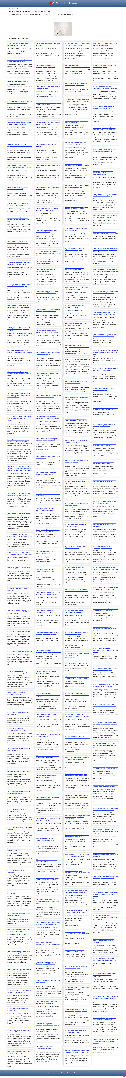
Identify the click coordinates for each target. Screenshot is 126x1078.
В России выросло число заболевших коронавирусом (47, 188)
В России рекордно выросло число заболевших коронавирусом (46, 1002)
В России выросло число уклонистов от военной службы (48, 457)
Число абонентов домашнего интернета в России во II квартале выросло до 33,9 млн (105, 352)
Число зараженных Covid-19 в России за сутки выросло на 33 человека (105, 609)
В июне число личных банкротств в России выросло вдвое (104, 389)
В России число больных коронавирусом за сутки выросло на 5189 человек (105, 809)
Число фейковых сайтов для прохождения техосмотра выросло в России (104, 628)
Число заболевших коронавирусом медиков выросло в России (46, 509)
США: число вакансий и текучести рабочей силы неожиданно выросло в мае (19, 219)
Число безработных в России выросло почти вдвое (48, 494)
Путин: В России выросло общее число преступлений (48, 981)
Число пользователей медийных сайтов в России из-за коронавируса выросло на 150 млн (105, 249)
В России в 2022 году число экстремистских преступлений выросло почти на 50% (105, 917)
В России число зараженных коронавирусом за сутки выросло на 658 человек (105, 650)
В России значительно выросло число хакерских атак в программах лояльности (105, 974)
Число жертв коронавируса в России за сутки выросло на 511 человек (77, 758)
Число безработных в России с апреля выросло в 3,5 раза (48, 735)
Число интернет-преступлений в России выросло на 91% (48, 44)
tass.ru (27, 38)
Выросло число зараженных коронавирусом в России (16, 693)
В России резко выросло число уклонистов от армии (45, 270)
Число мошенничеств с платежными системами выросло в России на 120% (76, 590)
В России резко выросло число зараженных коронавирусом (74, 268)
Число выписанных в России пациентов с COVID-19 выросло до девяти (77, 855)
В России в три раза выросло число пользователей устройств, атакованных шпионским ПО (105, 854)
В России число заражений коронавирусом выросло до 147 (17, 672)
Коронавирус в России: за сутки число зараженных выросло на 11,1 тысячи (76, 1010)
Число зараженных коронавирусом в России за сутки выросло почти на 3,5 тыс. (104, 481)
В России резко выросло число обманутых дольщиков (74, 568)
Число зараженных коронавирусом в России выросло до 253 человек (47, 839)
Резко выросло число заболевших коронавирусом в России (75, 324)
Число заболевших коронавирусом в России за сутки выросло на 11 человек (77, 774)
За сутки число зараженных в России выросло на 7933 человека (104, 444)
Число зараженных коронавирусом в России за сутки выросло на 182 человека (104, 524)
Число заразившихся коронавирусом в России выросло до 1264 (76, 441)
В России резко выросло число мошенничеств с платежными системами (77, 737)
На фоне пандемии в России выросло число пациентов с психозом (105, 216)
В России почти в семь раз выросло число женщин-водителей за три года (104, 959)
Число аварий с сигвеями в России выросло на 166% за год (46, 231)
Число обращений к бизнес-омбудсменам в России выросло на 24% (77, 346)
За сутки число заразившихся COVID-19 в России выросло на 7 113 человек (77, 911)
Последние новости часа (54, 1072)
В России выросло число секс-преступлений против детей (74, 611)
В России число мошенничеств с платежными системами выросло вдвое (77, 715)
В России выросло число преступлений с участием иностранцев (48, 353)
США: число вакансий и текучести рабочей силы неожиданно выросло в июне (19, 373)
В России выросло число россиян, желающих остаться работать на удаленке (103, 940)
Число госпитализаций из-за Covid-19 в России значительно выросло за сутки (77, 1051)
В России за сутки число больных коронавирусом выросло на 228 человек (77, 694)
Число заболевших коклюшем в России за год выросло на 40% (19, 792)
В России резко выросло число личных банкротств (77, 482)
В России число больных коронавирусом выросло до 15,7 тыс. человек (77, 44)
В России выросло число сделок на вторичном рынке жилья (75, 1031)
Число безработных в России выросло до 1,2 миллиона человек (76, 143)
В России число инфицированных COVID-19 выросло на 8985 (46, 473)
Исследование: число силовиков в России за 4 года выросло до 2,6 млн (47, 417)
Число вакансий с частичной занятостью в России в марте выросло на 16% (19, 60)
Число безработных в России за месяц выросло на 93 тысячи (48, 819)
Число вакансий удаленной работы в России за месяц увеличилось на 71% (18, 494)
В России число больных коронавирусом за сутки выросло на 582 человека (105, 292)
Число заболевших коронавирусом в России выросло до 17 (18, 952)
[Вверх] (124, 1076)
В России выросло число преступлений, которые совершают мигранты (105, 669)
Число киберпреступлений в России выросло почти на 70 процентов (47, 292)
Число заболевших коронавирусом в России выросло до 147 (18, 930)
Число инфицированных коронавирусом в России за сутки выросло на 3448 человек (105, 894)
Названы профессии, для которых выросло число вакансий (17, 204)
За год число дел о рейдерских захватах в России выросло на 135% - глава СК (77, 100)
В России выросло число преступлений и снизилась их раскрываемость (48, 923)
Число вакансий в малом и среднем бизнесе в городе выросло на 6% (18, 242)
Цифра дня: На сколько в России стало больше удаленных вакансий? (19, 123)
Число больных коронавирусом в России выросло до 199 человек (77, 360)
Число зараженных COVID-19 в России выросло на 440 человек (77, 382)
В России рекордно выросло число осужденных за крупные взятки (104, 150)
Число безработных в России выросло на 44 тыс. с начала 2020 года (105, 195)
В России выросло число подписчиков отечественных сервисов (47, 798)
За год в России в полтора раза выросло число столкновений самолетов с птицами (105, 1041)
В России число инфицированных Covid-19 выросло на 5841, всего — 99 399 (77, 677)
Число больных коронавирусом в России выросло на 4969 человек (105, 44)
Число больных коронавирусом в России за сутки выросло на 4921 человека (105, 785)
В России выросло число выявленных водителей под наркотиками (47, 756)
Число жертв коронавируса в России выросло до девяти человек (104, 502)
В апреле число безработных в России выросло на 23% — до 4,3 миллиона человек (76, 797)
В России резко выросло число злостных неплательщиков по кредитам (105, 685)
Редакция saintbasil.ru (72, 1072)
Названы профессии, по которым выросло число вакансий (17, 188)
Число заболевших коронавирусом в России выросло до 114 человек (47, 878)
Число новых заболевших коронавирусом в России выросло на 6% (77, 66)
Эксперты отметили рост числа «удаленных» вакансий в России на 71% (19, 145)
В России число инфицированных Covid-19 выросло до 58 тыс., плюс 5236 (105, 588)
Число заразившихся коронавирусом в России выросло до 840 (19, 849)
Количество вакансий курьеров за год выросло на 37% (18, 568)
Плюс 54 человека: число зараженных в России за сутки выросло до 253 (77, 835)
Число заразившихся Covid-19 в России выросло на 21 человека (77, 288)
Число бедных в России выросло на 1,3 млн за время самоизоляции (77, 186)
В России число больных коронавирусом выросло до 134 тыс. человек (48, 396)
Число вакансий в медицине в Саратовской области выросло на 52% (19, 166)
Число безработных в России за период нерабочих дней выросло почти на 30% (105, 997)
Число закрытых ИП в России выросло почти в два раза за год (76, 461)
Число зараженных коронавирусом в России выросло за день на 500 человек (105, 232)
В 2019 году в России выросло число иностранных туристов (104, 66)
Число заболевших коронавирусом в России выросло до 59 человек (47, 963)
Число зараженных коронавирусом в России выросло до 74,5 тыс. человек (47, 331)
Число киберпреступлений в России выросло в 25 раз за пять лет (47, 209)
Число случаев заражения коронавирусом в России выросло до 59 (48, 943)
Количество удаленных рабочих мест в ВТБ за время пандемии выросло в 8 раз (19, 553)
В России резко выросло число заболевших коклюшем (74, 306)
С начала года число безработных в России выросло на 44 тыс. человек (104, 128)
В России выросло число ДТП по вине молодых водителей (76, 504)
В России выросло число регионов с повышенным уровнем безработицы (76, 891)
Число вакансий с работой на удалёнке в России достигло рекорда (20, 514)
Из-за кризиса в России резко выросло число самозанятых (76, 121)
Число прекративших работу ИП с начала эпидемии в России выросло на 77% (77, 933)
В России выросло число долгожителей (19, 651)
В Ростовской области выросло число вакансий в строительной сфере (18, 285)
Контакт (64, 1072)
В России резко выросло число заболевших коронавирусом (74, 249)
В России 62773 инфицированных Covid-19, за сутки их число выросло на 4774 (105, 767)
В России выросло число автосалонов (19, 631)
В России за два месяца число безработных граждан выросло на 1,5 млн (47, 901)
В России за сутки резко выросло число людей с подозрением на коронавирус (105, 723)
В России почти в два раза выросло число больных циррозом (76, 967)
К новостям (74, 3)
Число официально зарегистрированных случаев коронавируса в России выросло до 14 (77, 816)
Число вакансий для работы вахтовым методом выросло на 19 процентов (19, 306)
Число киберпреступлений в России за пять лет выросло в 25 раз (19, 970)
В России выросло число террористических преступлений (17, 729)
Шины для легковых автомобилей (17, 81)
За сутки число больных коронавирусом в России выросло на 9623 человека (105, 705)
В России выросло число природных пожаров (47, 145)
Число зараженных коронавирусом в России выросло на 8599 (47, 776)
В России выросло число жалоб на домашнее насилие (46, 860)
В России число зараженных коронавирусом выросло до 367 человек (77, 164)
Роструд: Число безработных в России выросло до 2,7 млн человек (48, 530)
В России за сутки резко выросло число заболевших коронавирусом (105, 369)
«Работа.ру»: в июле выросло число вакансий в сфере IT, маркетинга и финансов (18, 328)
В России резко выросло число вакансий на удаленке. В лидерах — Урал (19, 102)
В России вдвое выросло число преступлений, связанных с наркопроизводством (103, 172)
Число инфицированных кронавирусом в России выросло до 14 (48, 103)
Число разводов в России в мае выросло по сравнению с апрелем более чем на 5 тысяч (105, 831)
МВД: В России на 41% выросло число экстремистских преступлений (19, 991)
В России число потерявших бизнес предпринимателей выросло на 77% (76, 419)
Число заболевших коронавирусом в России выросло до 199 (18, 1052)
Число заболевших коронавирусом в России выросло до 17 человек (47, 570)
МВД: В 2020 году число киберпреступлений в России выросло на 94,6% (48, 694)
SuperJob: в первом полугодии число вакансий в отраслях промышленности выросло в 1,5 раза (19, 395)
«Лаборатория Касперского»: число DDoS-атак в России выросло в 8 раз (104, 313)
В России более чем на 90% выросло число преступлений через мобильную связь (105, 745)
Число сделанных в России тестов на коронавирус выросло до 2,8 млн (47, 633)
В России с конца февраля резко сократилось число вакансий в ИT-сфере (19, 535)
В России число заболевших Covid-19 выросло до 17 (18, 1009)
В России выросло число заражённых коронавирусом (18, 713)
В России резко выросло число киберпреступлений (16, 810)
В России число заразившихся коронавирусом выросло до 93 (45, 66)
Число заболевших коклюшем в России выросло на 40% (19, 749)
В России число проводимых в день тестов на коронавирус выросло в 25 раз (105, 568)
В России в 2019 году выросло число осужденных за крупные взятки (104, 1018)
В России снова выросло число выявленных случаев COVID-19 (74, 950)
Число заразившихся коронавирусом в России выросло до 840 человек (48, 310)
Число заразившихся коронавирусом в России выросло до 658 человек (76, 207)
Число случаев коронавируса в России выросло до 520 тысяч (76, 398)
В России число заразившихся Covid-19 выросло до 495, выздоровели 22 (48, 593)
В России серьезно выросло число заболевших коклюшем (75, 547)
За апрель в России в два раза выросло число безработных (77, 229)
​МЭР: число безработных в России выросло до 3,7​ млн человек (18, 1031)
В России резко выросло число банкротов (16, 871)
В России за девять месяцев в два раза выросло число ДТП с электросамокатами (77, 655)
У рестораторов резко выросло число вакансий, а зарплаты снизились (18, 263)
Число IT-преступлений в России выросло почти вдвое (46, 672)
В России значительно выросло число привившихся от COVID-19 (47, 374)
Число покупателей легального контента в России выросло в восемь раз (105, 408)
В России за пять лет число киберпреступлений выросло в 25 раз (18, 770)
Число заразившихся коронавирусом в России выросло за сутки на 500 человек (105, 270)
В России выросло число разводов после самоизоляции (75, 525)
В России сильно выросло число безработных (17, 892)
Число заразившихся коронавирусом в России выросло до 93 (48, 123)
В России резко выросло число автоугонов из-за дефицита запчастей (105, 87)
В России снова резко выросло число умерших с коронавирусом (76, 633)
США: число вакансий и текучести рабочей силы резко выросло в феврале (19, 351)
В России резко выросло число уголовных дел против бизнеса (102, 547)
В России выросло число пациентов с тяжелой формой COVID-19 (104, 425)
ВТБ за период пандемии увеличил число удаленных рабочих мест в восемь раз (48, 253)
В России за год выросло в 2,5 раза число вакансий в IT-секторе (18, 44)
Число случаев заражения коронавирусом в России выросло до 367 (47, 1024)
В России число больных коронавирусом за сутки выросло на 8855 (77, 988)
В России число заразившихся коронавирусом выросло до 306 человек (48, 651)
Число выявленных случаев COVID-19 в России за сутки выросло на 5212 (105, 877)
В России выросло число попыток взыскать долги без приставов (103, 107)
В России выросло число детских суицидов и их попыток (46, 715)
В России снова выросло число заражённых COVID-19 (45, 552)
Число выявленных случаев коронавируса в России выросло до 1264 (77, 871)
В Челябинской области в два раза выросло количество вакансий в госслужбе (18, 588)
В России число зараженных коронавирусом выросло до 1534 (46, 611)
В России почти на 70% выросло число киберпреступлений (48, 87)
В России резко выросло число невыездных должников (45, 1047)
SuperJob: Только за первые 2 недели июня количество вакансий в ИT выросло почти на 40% (19, 611)
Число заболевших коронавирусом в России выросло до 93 (18, 914)
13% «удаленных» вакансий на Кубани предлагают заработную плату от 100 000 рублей (19, 418)
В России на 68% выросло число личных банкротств (19, 828)
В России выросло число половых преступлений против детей (103, 462)
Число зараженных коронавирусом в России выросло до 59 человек (76, 84)
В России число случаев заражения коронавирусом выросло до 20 (47, 439)
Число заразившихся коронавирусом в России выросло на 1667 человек (105, 335)
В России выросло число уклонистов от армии (48, 166)
